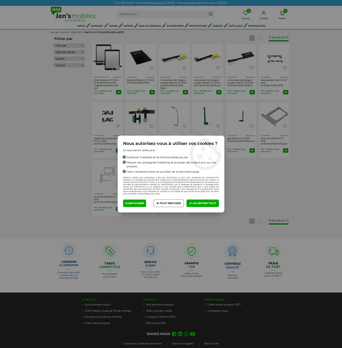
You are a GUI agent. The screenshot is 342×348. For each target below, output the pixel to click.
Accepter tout (204, 203)
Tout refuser (170, 203)
